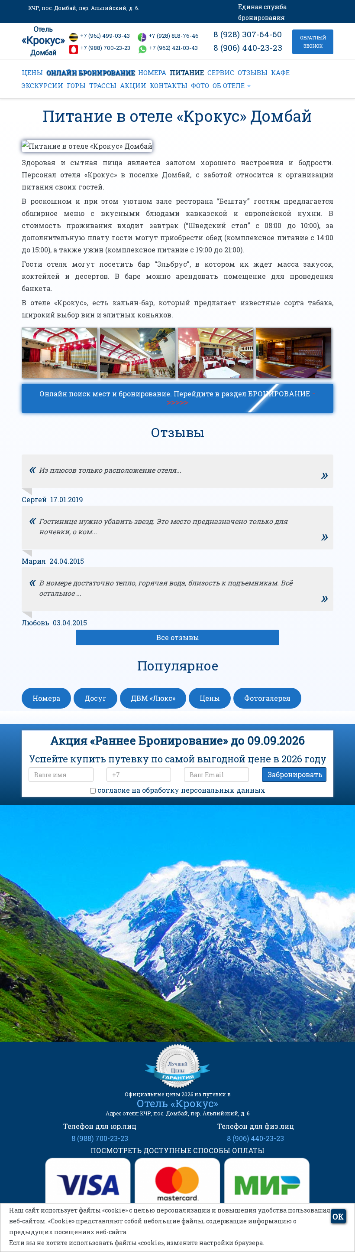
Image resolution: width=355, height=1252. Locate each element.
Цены (210, 698)
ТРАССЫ (102, 85)
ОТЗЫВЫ (253, 72)
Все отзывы (177, 637)
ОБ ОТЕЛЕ (229, 85)
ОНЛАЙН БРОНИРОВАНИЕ (90, 72)
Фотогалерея (267, 698)
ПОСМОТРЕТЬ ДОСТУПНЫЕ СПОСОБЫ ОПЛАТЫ (177, 1150)
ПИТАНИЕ (187, 72)
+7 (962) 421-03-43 (173, 48)
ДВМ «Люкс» (153, 698)
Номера (46, 698)
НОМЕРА (152, 72)
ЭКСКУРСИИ (42, 85)
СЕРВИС (220, 72)
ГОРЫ (76, 85)
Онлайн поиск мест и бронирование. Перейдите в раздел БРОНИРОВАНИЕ (177, 397)
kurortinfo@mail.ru (154, 980)
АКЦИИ (133, 85)
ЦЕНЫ (32, 72)
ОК (338, 1216)
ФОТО (200, 85)
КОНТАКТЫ (168, 85)
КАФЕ (280, 72)
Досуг (95, 698)
